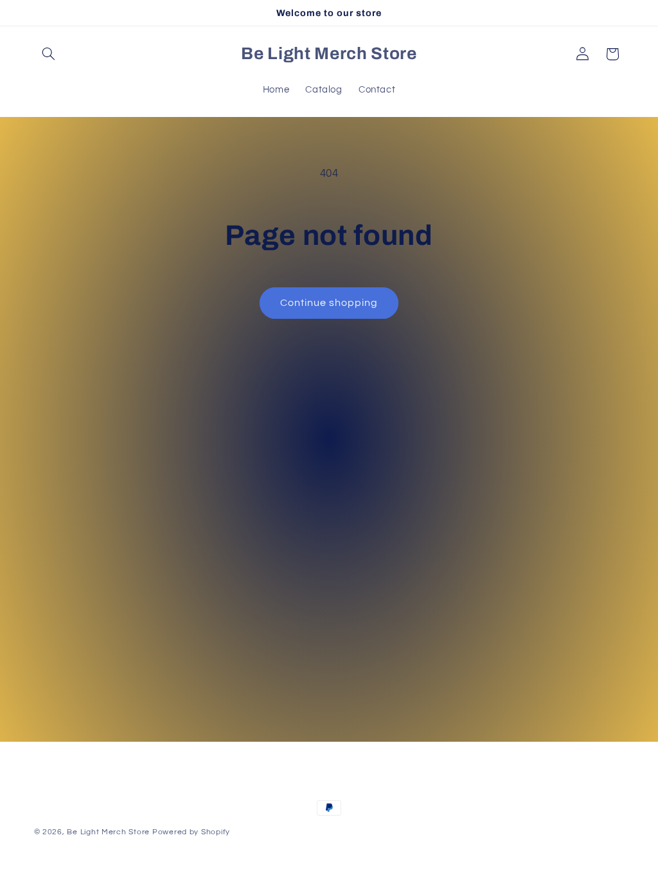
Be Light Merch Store (108, 832)
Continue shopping (329, 303)
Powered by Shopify (191, 832)
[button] (49, 54)
